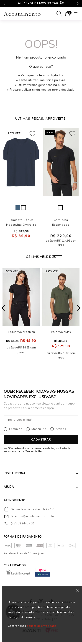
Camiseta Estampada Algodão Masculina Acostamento (61, 222)
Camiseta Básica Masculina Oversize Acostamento (21, 222)
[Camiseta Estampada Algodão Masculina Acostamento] (61, 162)
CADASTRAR (41, 440)
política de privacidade (41, 626)
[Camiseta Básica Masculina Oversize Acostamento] (21, 162)
